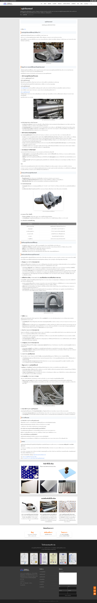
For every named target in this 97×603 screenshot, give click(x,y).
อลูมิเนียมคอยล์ (42, 574)
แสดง (25, 29)
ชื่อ (60, 586)
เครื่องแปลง (60, 3)
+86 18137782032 (13, 0)
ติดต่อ (81, 3)
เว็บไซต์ (60, 590)
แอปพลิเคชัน (73, 3)
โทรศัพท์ (69, 590)
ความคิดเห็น (61, 571)
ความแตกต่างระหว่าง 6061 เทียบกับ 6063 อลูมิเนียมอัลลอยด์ (33, 458)
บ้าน (41, 3)
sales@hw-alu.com (5, 0)
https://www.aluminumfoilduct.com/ (39, 454)
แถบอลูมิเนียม (42, 581)
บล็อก (78, 3)
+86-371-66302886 (65, 534)
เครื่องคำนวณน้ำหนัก (66, 3)
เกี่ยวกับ (45, 3)
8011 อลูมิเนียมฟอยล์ (25, 92)
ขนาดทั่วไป (54, 3)
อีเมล (69, 586)
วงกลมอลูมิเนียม (42, 571)
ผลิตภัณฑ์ (49, 3)
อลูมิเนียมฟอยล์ (42, 576)
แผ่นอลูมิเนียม (42, 579)
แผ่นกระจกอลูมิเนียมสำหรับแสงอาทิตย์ (29, 456)
